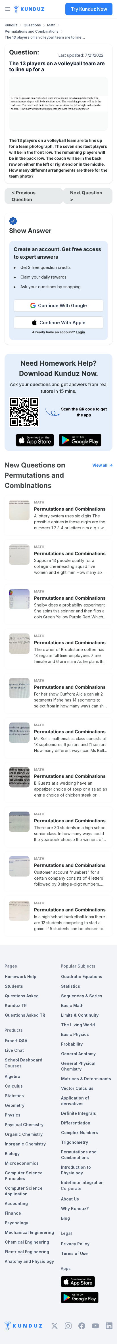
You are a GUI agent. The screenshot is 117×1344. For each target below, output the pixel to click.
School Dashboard (23, 1059)
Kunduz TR (16, 1005)
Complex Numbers (79, 1132)
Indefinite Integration (82, 1182)
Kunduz (11, 25)
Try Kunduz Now (89, 9)
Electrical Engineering (27, 1251)
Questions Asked (22, 995)
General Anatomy (78, 1053)
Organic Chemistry (24, 1134)
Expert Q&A (16, 1040)
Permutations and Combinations (31, 31)
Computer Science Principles (24, 1175)
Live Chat (14, 1050)
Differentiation (75, 1122)
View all (99, 465)
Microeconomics (22, 1163)
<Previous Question (23, 196)
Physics (12, 1115)
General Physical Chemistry (78, 1066)
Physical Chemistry (24, 1124)
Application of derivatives (75, 1101)
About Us (70, 1198)
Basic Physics (75, 1034)
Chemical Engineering (27, 1242)
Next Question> (86, 196)
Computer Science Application (24, 1191)
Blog (65, 1218)
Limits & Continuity (80, 1015)
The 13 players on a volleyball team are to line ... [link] (45, 37)
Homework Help (20, 976)
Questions (32, 25)
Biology (12, 1153)
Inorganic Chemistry (25, 1143)
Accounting (16, 1203)
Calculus (14, 1086)
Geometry (14, 1105)
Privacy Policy (75, 1243)
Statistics (14, 1095)
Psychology (16, 1222)
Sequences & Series (81, 995)
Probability (72, 1044)
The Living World (78, 1024)
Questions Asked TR (25, 1015)
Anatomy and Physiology (29, 1261)
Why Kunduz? (75, 1208)
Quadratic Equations (81, 976)
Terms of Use (74, 1253)
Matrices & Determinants (86, 1078)
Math (51, 25)
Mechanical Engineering (29, 1232)
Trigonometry (74, 1142)
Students (14, 986)
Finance (13, 1213)
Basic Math (72, 1005)
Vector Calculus (77, 1088)
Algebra (12, 1076)
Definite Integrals (78, 1113)
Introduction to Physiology (76, 1170)
